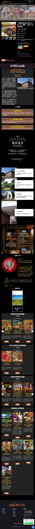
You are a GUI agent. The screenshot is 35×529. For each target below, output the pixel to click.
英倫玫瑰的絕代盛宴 (6, 393)
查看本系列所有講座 (17, 318)
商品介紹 (3, 60)
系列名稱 (18, 39)
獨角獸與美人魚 (28, 333)
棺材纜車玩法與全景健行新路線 (6, 426)
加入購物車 (20, 46)
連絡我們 (3, 512)
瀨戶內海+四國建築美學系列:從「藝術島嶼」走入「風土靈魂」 (6, 478)
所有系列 (12, 60)
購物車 (30, 0)
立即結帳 (26, 46)
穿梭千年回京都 (17, 364)
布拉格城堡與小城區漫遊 (17, 453)
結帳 (32, 0)
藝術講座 (28, 450)
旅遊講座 (6, 422)
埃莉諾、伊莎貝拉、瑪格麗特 (17, 397)
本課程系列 (8, 60)
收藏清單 (14, 512)
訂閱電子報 (14, 516)
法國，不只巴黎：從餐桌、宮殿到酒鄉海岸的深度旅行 (17, 424)
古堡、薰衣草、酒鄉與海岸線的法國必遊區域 (17, 429)
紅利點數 (14, 513)
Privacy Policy (4, 513)
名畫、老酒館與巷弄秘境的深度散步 (28, 426)
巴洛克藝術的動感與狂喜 (6, 454)
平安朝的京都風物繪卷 (6, 364)
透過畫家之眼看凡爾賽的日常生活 (28, 454)
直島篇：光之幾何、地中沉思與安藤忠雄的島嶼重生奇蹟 (6, 482)
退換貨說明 (15, 523)
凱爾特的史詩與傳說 (6, 330)
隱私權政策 (19, 523)
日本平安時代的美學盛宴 (6, 361)
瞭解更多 (6, 341)
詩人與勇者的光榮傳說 (17, 333)
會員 (25, 0)
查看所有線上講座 (17, 410)
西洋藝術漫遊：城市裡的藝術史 (6, 451)
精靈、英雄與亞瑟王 (6, 333)
